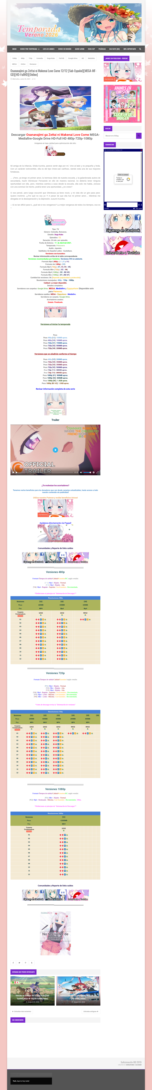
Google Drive (72, 58)
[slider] (44, 472)
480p (22, 58)
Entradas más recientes (22, 1011)
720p (30, 58)
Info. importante (130, 49)
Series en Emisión (64, 49)
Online (23, 64)
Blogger (139, 1065)
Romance (33, 64)
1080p (14, 58)
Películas (102, 49)
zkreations (130, 1065)
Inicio (14, 49)
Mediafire (91, 58)
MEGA (14, 64)
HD (83, 58)
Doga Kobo (51, 58)
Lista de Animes (48, 49)
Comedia (39, 58)
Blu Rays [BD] (114, 49)
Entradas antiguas (90, 1011)
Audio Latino (79, 49)
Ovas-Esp (91, 49)
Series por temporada (28, 49)
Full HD (61, 58)
